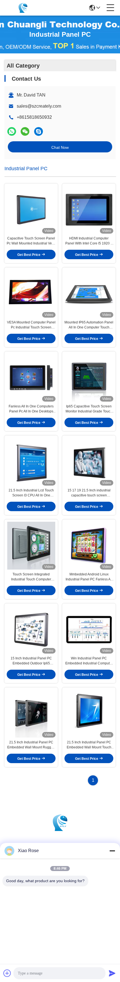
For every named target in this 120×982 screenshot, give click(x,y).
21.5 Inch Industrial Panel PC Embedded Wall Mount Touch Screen (89, 745)
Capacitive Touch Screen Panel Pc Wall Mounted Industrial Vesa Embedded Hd (31, 241)
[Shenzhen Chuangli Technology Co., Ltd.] (22, 8)
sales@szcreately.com (39, 106)
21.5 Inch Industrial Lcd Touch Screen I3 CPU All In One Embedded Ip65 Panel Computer (31, 493)
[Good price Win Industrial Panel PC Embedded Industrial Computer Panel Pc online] (88, 630)
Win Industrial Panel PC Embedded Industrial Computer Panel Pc (89, 661)
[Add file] (7, 973)
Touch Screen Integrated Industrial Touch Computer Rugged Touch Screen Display (31, 577)
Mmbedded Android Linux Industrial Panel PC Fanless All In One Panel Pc (89, 577)
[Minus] (112, 850)
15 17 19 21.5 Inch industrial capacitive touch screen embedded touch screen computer (89, 493)
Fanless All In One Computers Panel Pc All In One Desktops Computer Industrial (31, 409)
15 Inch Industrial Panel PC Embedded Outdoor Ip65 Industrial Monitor (31, 661)
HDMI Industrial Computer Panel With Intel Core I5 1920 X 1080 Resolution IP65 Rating (89, 241)
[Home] (60, 829)
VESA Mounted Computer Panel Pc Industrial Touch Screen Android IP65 (31, 325)
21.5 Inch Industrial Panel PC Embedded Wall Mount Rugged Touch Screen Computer (31, 745)
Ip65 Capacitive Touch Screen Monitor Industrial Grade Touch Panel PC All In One (89, 409)
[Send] (112, 973)
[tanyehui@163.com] (38, 131)
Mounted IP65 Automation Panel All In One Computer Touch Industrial (88, 325)
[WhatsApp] (12, 131)
